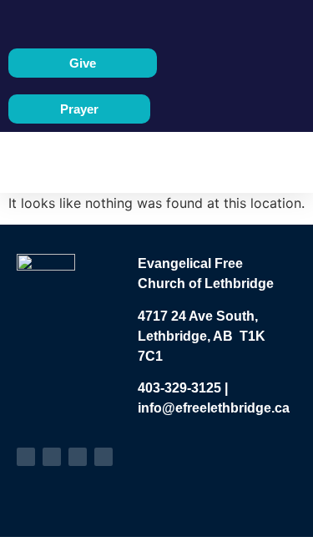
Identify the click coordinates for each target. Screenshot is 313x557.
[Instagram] (77, 457)
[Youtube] (52, 457)
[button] (143, 162)
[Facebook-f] (26, 457)
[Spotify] (103, 457)
